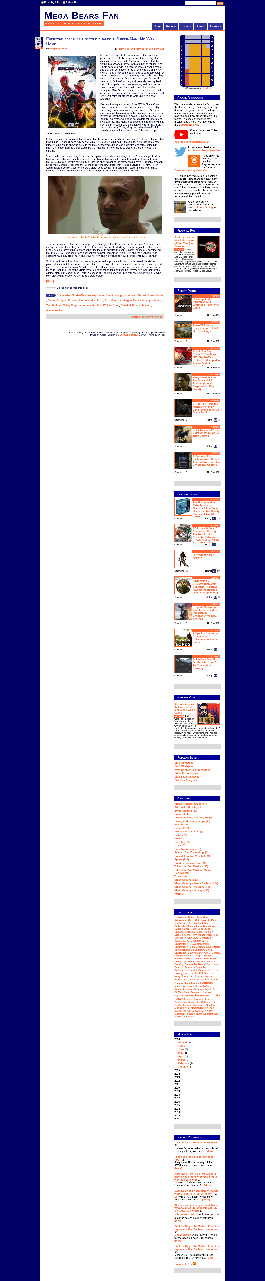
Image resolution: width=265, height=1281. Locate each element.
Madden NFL (182, 1007)
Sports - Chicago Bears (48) (190, 863)
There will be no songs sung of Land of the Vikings (205, 328)
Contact (215, 26)
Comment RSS (183, 1264)
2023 (177, 1077)
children (208, 932)
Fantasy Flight (182, 983)
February (183, 1063)
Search (186, 26)
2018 (177, 1094)
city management (202, 935)
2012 (177, 1115)
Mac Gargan (124, 300)
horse (208, 995)
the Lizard (97, 300)
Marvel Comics (191, 1011)
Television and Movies (130, 48)
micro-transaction (184, 1016)
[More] (50, 281)
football (206, 983)
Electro (72, 300)
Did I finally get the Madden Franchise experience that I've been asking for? (197, 1228)
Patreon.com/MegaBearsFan (191, 170)
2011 (177, 1119)
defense (179, 967)
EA (196, 973)
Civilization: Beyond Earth (188, 952)
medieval (201, 1014)
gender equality (183, 989)
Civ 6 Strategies (183, 762)
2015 (177, 1105)
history (189, 995)
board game (181, 929)
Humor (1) (180, 838)
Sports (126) (181, 859)
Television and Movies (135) (191, 866)
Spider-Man (64, 295)
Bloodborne (209, 926)
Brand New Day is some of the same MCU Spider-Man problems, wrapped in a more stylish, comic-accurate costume (197, 358)
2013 (177, 1112)
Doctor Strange (142, 300)
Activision (202, 917)
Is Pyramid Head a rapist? (204, 556)
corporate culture (193, 961)
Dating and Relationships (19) (192, 821)
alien (190, 920)
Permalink (138, 316)
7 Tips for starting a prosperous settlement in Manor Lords (205, 638)
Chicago (179, 932)
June (181, 1049)
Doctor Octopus (57, 300)
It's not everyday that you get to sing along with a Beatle (184, 708)
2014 (177, 1108)
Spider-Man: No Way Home (88, 295)
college (197, 955)
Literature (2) (182, 842)
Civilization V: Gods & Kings (189, 947)
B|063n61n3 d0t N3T (128, 335)
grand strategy (191, 992)
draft (216, 970)
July (180, 1045)
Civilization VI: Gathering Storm (195, 949)
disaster (192, 970)
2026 (183, 1053)
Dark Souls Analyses (186, 776)
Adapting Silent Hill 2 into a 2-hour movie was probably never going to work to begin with (195, 1176)
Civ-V (207, 952)
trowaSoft (206, 88)
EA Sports (206, 973)
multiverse (144, 305)
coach (187, 955)
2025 (177, 1070)
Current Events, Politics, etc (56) (193, 817)
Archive (171, 26)
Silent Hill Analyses (186, 773)
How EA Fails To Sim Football (192, 769)
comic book (209, 958)
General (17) (181, 828)
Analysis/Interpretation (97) (190, 803)
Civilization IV (181, 941)
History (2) (180, 835)
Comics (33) (181, 814)
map (211, 1008)
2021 (177, 1084)
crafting (178, 964)
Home (157, 26)
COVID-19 (209, 961)
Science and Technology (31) (191, 852)
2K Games (180, 917)
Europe (178, 979)
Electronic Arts (191, 976)
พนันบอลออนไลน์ (184, 1214)
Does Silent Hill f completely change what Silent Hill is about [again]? (196, 1192)
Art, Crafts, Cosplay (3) (187, 807)
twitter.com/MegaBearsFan (204, 150)
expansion (189, 979)
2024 (177, 1073)
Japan (191, 1002)
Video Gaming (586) (186, 879)
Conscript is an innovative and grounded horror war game (206, 303)
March (182, 1059)
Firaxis (195, 983)
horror (199, 995)
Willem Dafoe (111, 305)
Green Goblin (155, 295)
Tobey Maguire (72, 305)
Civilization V (199, 940)
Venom (157, 300)
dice (205, 967)
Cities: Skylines (183, 935)
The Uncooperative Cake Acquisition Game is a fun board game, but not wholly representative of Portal (206, 509)
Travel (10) (180, 876)
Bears (216, 923)
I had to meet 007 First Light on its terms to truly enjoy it (206, 433)
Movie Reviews (155, 48)
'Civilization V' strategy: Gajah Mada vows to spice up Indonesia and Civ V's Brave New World (196, 1208)
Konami (187, 1005)
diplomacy (180, 970)
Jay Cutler (202, 1002)
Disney (202, 970)
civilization (206, 937)
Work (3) (179, 893)
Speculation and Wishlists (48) (192, 856)
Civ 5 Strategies (183, 766)
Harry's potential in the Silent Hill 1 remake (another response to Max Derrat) (204, 383)
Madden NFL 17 (199, 1008)
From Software (204, 986)
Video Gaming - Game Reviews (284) (196, 883)
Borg (193, 929)
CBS (210, 929)
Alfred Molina (129, 305)
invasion (198, 999)
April (181, 1056)
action (191, 917)
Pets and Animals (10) (187, 849)
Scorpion (110, 300)
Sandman (84, 300)
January (183, 1066)
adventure (180, 920)
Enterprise (207, 976)
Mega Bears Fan (81, 15)
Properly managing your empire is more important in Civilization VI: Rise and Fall (205, 613)
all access (200, 920)
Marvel (142, 295)
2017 (177, 1098)
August (182, 1042)
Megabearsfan (182, 1234)
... (211, 271)
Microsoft (212, 1014)
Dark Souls (213, 964)
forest (178, 986)
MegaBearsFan (58, 48)
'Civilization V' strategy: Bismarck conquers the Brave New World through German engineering (205, 586)
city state (192, 937)
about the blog (189, 124)
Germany (198, 989)
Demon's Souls (193, 967)
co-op (177, 961)
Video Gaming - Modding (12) (192, 886)
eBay (177, 976)
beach (207, 923)
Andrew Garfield (92, 305)
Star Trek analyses (185, 780)
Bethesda (179, 926)
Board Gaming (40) (185, 810)
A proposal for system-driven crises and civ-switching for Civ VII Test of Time (206, 460)
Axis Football (195, 923)
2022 (177, 1080)
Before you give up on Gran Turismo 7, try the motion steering (205, 664)
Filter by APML (53, 2)
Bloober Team (194, 926)
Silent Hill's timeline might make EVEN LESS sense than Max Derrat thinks (206, 408)
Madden (210, 1005)
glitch (208, 989)
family (214, 979)
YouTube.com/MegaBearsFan (191, 141)
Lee (176, 1182)
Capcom (202, 929)
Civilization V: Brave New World (191, 944)
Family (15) (181, 824)
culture (189, 964)
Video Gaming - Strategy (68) (191, 890)
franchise (188, 986)
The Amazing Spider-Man (121, 295)
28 (187, 571)
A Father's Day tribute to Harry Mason (196, 1142)
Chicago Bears (193, 931)
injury (189, 999)
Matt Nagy (207, 1011)
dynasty (188, 973)
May (180, 1052)
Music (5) (179, 845)
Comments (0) (154, 316)
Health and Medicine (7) (188, 831)
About (200, 26)
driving (178, 973)
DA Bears (199, 964)
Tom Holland (53, 305)
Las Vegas (198, 1005)
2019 (177, 1091)
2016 (177, 1101)
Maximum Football (184, 1014)
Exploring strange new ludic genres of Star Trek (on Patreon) (185, 242)
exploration (203, 979)
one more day (54, 310)
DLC (210, 970)
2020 (177, 1087)
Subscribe (72, 2)
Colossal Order (192, 958)
